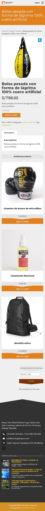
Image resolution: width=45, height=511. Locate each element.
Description (9, 133)
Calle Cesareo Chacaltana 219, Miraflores (25, 443)
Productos (6, 125)
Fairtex (18, 31)
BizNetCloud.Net (28, 508)
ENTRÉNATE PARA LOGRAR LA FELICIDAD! (25, 461)
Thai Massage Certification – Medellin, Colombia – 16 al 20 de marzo (25, 482)
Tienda (11, 31)
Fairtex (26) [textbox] (30, 374)
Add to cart (11, 115)
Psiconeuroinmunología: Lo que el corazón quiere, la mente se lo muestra (27, 471)
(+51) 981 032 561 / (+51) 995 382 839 (24, 434)
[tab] (9, 132)
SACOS (32, 122)
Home (4, 31)
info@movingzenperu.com (18, 438)
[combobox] (31, 374)
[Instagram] (4, 450)
